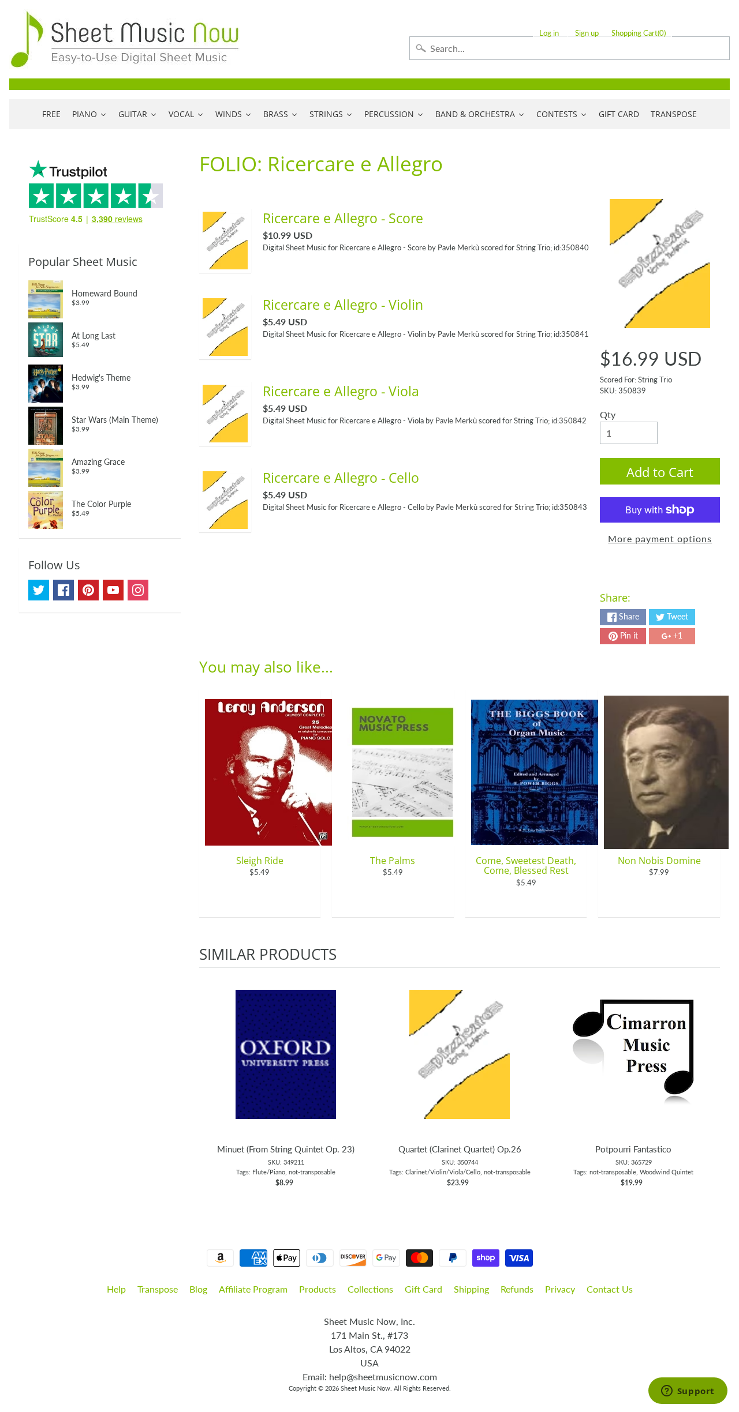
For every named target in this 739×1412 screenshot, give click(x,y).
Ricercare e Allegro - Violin (343, 304)
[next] (708, 1083)
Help (116, 1288)
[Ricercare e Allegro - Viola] (225, 435)
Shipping (471, 1288)
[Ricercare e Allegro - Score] (225, 262)
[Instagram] (138, 590)
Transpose (157, 1288)
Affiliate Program (253, 1288)
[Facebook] (63, 590)
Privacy (560, 1288)
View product (286, 1066)
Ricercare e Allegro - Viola (341, 391)
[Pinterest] (88, 590)
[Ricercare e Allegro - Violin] (225, 348)
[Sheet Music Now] (124, 39)
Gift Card (423, 1288)
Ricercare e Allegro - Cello (341, 477)
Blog (198, 1288)
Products (317, 1288)
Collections (370, 1288)
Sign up (587, 33)
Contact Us (610, 1288)
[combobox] (569, 48)
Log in (549, 33)
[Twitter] (38, 590)
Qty (607, 414)
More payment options (660, 538)
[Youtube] (113, 590)
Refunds (517, 1288)
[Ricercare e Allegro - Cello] (225, 521)
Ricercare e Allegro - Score (343, 218)
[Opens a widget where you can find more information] (687, 1391)
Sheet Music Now (365, 1388)
